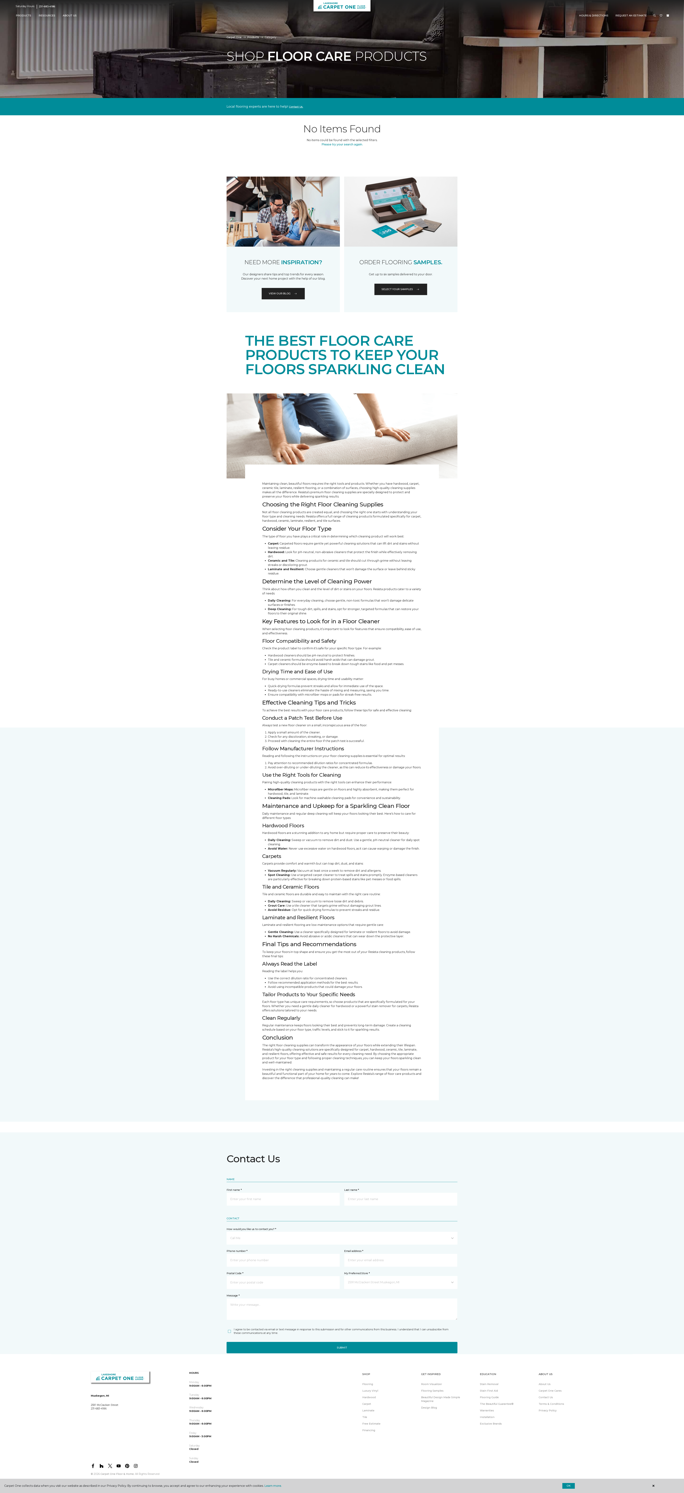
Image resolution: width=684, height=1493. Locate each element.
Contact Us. (296, 106)
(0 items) (668, 15)
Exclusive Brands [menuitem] (491, 1423)
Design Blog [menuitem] (429, 1407)
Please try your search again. (342, 144)
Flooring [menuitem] (367, 1384)
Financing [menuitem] (368, 1430)
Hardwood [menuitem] (369, 1397)
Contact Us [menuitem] (546, 1397)
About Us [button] (70, 15)
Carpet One (234, 37)
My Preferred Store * (357, 1273)
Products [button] (23, 15)
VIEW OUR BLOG (280, 293)
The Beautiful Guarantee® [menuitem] (497, 1404)
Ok (568, 1485)
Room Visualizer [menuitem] (431, 1384)
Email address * (353, 1251)
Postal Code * (235, 1273)
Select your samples (397, 289)
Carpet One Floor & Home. (117, 1474)
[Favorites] (661, 16)
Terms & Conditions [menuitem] (551, 1404)
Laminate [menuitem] (368, 1410)
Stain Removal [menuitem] (489, 1384)
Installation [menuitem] (487, 1417)
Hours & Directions (593, 15)
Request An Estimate (631, 15)
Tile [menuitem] (364, 1417)
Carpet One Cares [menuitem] (550, 1390)
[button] (654, 16)
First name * (234, 1190)
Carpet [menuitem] (366, 1404)
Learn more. (273, 1485)
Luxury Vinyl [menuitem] (370, 1390)
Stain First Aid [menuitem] (489, 1390)
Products (253, 37)
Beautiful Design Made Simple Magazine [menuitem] (440, 1399)
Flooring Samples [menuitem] (432, 1390)
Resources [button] (47, 15)
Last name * (351, 1190)
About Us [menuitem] (545, 1384)
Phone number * (237, 1251)
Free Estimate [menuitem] (371, 1423)
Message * (233, 1295)
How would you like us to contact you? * (251, 1229)
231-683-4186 (47, 6)
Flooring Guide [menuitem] (489, 1397)
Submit (342, 1347)
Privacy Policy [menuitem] (548, 1410)
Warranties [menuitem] (487, 1410)
